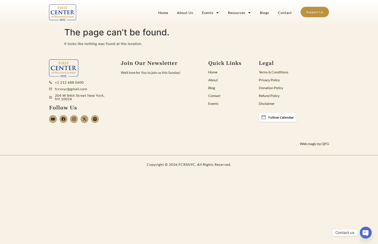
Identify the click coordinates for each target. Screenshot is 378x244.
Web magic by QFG (314, 144)
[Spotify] (95, 119)
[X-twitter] (84, 119)
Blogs (264, 12)
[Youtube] (53, 119)
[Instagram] (74, 119)
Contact (285, 12)
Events (208, 12)
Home (163, 12)
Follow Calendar (281, 117)
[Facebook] (63, 119)
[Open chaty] (366, 233)
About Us (185, 12)
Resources (236, 12)
